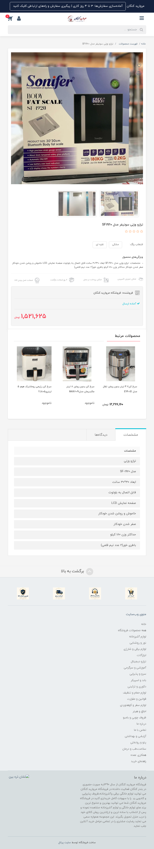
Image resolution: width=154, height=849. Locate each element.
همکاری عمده (138, 755)
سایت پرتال (64, 842)
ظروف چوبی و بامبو (134, 718)
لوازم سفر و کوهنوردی (133, 705)
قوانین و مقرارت (136, 699)
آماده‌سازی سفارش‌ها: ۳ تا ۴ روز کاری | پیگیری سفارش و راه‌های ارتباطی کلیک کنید (68, 6)
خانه (143, 624)
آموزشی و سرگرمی (135, 668)
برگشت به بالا (73, 571)
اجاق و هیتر (139, 711)
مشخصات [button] (131, 435)
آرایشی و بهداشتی (135, 736)
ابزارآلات (141, 655)
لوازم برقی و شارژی (135, 649)
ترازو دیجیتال (138, 661)
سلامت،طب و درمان (134, 749)
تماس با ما (140, 730)
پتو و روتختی (138, 742)
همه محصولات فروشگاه (132, 630)
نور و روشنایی (138, 643)
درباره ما (141, 724)
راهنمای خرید (138, 761)
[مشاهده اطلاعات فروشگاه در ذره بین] (19, 777)
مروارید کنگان (135, 6)
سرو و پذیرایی (138, 674)
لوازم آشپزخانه (137, 637)
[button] (12, 18)
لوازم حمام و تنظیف (134, 693)
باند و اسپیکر (138, 680)
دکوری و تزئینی (137, 686)
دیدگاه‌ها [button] (101, 435)
